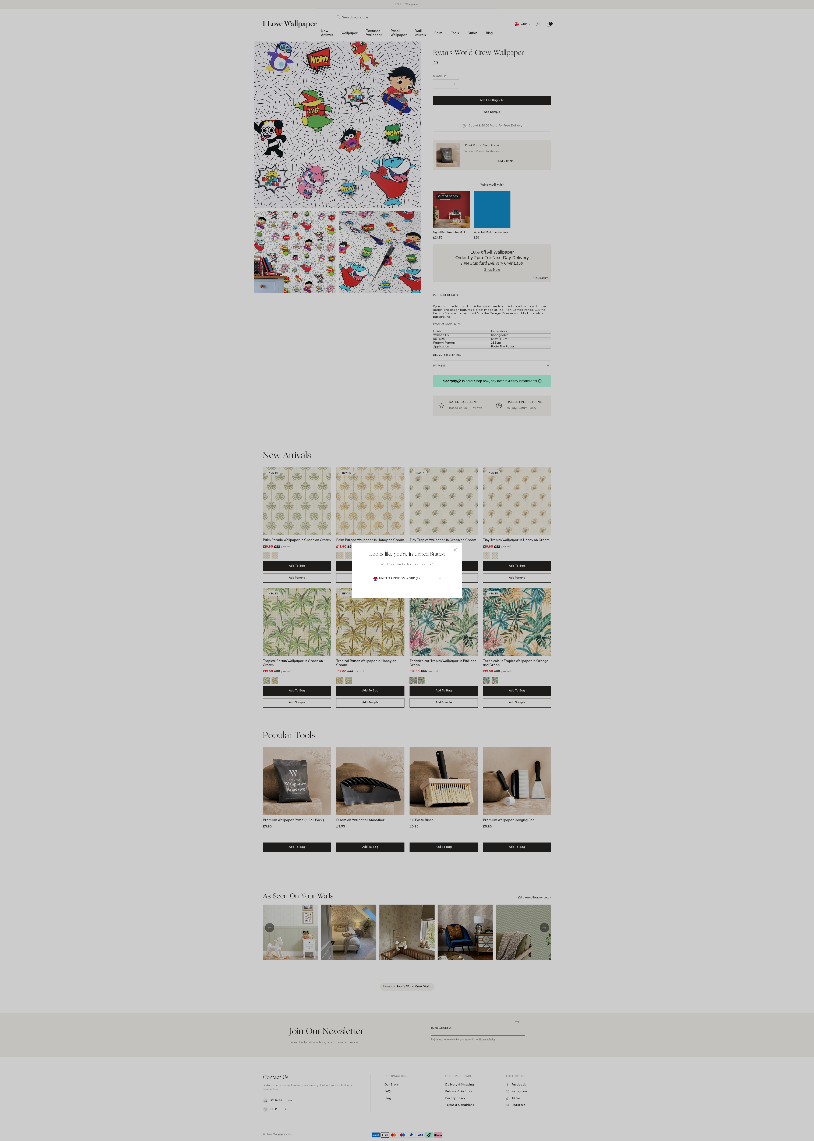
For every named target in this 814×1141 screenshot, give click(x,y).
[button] (455, 550)
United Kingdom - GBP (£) (399, 578)
